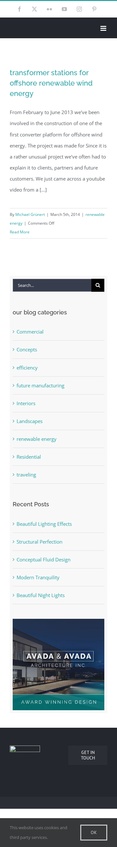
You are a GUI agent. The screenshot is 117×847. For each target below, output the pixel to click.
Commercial (30, 331)
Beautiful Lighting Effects (44, 524)
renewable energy (37, 439)
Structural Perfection (39, 541)
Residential (29, 456)
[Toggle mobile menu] (103, 28)
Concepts (27, 349)
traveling (26, 474)
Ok (94, 832)
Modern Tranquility (38, 577)
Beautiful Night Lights (41, 595)
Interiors (26, 403)
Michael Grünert (30, 214)
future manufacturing (40, 385)
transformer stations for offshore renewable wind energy (51, 83)
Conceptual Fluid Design (44, 559)
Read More (20, 232)
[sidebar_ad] (58, 624)
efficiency (27, 367)
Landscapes (30, 421)
